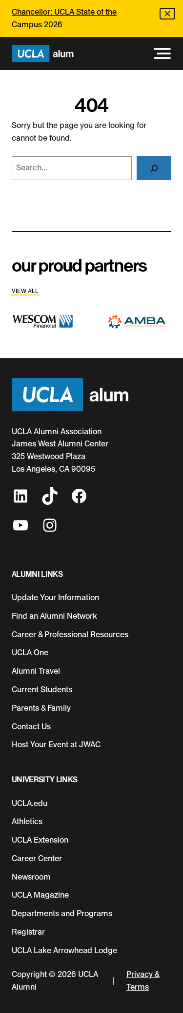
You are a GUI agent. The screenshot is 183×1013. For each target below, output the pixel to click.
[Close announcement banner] (167, 13)
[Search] (154, 168)
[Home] (43, 54)
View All (25, 291)
